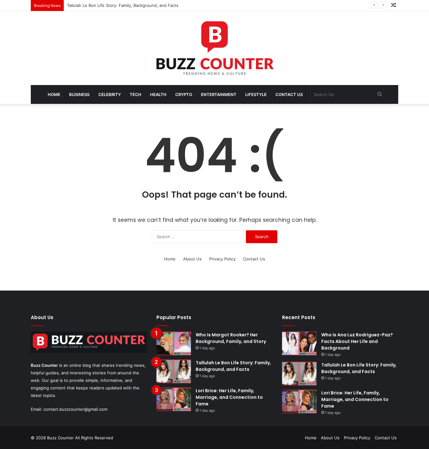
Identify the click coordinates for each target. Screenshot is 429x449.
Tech (135, 94)
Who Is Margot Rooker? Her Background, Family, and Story (231, 338)
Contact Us (289, 94)
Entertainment (218, 94)
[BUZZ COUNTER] (214, 48)
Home (54, 94)
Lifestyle (256, 94)
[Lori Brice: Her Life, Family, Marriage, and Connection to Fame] (173, 399)
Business (79, 94)
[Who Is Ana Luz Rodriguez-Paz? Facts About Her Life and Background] (299, 343)
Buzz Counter (44, 365)
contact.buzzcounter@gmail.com (75, 409)
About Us (192, 258)
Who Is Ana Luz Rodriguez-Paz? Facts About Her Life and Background (357, 341)
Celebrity (109, 94)
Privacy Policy (222, 258)
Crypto (183, 94)
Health (158, 94)
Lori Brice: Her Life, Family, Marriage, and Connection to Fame (229, 397)
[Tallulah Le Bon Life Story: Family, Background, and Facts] (173, 371)
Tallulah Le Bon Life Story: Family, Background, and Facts (122, 5)
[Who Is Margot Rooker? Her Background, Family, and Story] (173, 343)
